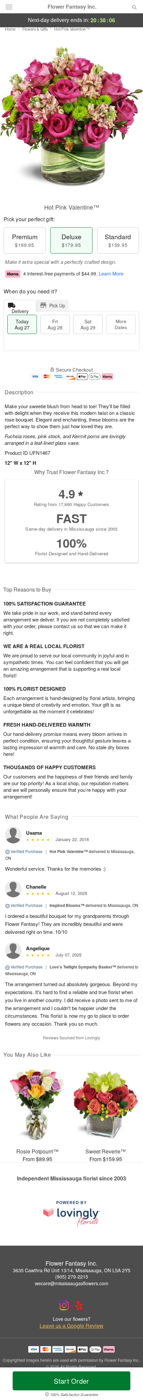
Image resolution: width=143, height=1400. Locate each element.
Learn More (111, 273)
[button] (128, 1385)
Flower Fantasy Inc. (72, 6)
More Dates (121, 324)
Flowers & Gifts (35, 29)
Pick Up (57, 305)
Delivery (20, 309)
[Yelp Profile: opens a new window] (78, 1305)
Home (10, 29)
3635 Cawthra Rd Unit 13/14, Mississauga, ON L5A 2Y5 (71, 1270)
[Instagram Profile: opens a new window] (64, 1305)
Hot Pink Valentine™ (69, 851)
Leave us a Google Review (71, 1325)
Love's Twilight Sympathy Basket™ (83, 967)
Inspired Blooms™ (67, 905)
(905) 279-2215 (71, 1276)
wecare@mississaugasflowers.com (71, 1283)
